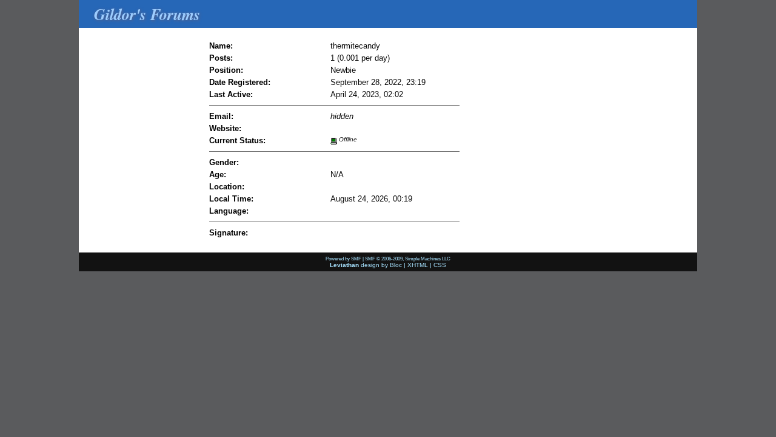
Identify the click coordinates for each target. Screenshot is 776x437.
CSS (439, 265)
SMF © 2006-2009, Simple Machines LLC (407, 259)
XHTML (417, 265)
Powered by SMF (343, 259)
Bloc (396, 265)
